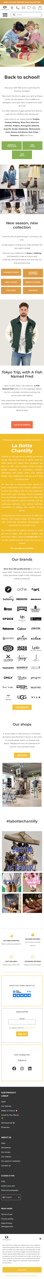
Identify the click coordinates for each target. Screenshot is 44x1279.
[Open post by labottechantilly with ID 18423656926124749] (11, 903)
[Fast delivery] (11, 957)
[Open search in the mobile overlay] (26, 15)
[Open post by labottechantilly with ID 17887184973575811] (22, 851)
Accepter (22, 1270)
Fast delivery (11, 961)
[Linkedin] (30, 1068)
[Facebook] (14, 1068)
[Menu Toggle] (5, 14)
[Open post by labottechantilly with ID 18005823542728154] (32, 903)
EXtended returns (33, 961)
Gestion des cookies (13, 1275)
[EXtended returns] (32, 957)
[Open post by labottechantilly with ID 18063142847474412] (32, 882)
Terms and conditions (29, 1275)
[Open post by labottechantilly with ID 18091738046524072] (11, 882)
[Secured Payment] (32, 934)
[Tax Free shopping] (11, 936)
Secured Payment (32, 939)
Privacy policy (29, 1028)
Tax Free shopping (11, 941)
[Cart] (40, 7)
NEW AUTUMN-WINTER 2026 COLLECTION (22, 2)
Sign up (22, 1034)
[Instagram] (22, 1068)
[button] (40, 1239)
